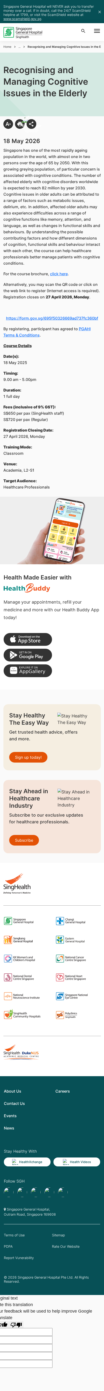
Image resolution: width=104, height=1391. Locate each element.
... (19, 46)
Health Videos (80, 1162)
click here (59, 273)
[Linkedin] (63, 1192)
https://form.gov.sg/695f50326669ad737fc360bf (52, 318)
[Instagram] (36, 1192)
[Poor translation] (16, 1324)
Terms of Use (14, 1235)
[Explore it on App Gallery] (28, 670)
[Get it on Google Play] (28, 655)
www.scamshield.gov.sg (22, 19)
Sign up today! (28, 757)
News (9, 1128)
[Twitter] (49, 1192)
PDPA (8, 1246)
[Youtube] (22, 1192)
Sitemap (58, 1235)
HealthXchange (30, 1162)
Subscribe (24, 840)
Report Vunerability (19, 1258)
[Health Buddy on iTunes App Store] (28, 639)
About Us (12, 1091)
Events (10, 1115)
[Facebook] (9, 1192)
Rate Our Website (66, 1246)
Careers (62, 1091)
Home (7, 46)
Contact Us (14, 1103)
